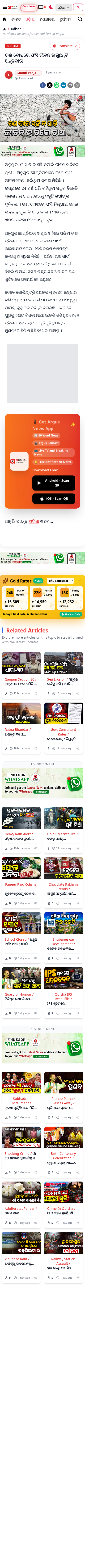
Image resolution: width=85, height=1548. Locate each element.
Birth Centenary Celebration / (63, 1155)
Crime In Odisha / (61, 1208)
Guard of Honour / (19, 994)
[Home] (4, 29)
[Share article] (35, 693)
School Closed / (17, 939)
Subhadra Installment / (21, 1100)
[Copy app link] (77, 85)
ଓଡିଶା (34, 521)
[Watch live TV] (42, 7)
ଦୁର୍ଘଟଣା (65, 19)
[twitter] (50, 85)
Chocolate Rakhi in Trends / (63, 886)
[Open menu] (4, 7)
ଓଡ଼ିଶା (30, 19)
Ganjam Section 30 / (20, 679)
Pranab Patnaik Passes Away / (63, 1100)
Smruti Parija (26, 73)
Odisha (16, 29)
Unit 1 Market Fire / (62, 834)
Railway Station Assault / (63, 1261)
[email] (70, 85)
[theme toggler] (51, 7)
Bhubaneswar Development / (63, 941)
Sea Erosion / (57, 679)
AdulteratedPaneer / (21, 1208)
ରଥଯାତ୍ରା (47, 19)
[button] (15, 598)
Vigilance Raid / (17, 1259)
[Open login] (78, 7)
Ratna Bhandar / (18, 729)
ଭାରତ (16, 19)
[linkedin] (63, 85)
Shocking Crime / (18, 1153)
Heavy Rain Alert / (19, 834)
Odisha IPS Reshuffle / (63, 996)
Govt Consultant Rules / (63, 731)
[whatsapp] (57, 85)
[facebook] (43, 85)
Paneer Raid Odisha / (21, 886)
